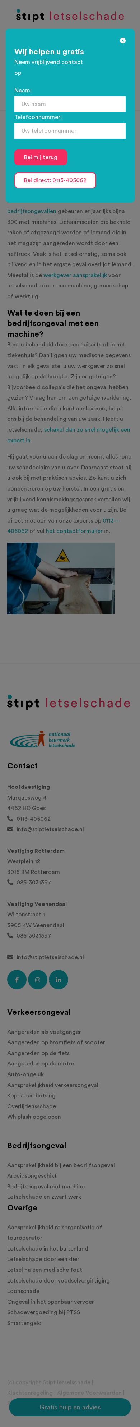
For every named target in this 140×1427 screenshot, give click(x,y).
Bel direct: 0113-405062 (55, 180)
